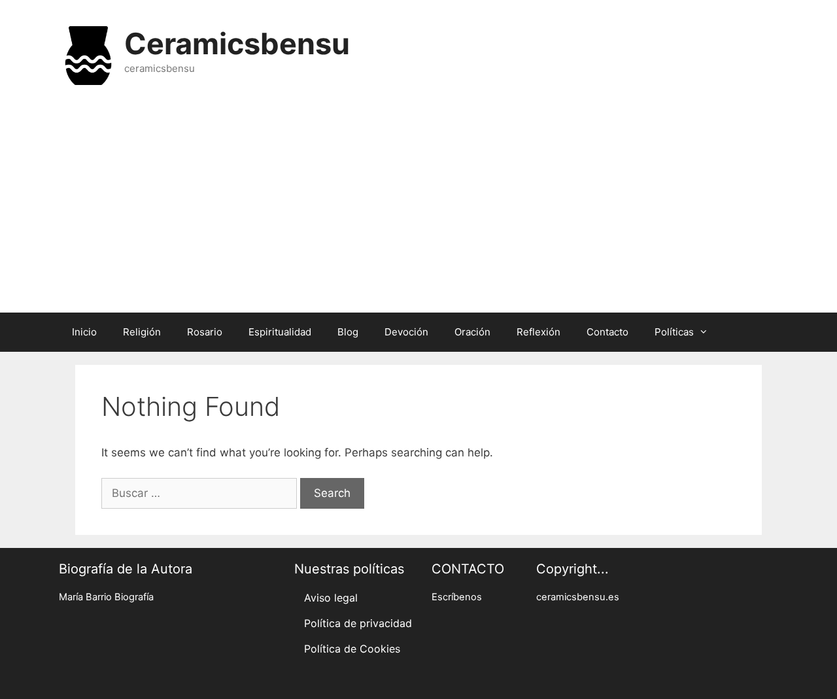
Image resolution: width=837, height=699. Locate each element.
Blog (347, 332)
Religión (142, 332)
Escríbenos (457, 597)
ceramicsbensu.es (577, 597)
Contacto (607, 332)
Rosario (204, 332)
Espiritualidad (279, 332)
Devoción (406, 332)
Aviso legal (331, 597)
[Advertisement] (418, 207)
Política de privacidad (358, 623)
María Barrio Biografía (106, 597)
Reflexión (538, 332)
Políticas (674, 332)
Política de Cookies (352, 648)
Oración (472, 332)
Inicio (84, 332)
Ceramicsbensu (237, 43)
